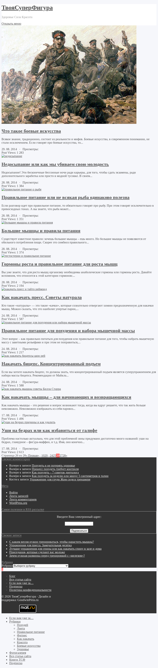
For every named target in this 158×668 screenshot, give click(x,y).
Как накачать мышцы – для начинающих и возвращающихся (66, 397)
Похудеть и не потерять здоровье (53, 465)
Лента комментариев (23, 499)
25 (54, 455)
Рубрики (7, 565)
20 (46, 455)
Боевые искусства (28, 645)
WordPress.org (18, 503)
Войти (13, 492)
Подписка (15, 586)
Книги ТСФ (17, 659)
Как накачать (25, 638)
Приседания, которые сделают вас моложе (37, 552)
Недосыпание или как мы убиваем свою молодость (55, 164)
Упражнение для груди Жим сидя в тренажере (60, 479)
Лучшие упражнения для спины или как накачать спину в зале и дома (55, 548)
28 (64, 455)
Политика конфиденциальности (30, 590)
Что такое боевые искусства (31, 130)
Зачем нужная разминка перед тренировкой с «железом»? (47, 555)
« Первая (32, 455)
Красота (22, 642)
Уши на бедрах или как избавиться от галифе (49, 430)
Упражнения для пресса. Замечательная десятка (40, 545)
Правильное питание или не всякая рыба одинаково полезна (65, 197)
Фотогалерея (17, 652)
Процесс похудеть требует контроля (55, 469)
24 (51, 455)
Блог (12, 576)
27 (61, 455)
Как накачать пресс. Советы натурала (42, 297)
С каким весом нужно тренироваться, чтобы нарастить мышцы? (51, 541)
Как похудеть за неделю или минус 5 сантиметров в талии (70, 476)
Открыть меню (11, 23)
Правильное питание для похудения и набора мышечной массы (68, 330)
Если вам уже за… (21, 583)
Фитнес (22, 635)
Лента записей (18, 496)
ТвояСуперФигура (27, 7)
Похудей (22, 625)
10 (43, 455)
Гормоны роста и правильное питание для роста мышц (60, 264)
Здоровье (23, 649)
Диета (21, 628)
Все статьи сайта (20, 579)
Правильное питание (31, 632)
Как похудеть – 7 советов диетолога (55, 472)
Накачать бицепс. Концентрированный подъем (51, 363)
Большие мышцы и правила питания (41, 230)
